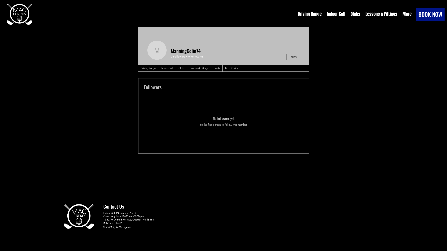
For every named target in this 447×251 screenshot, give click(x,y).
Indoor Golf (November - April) (119, 213)
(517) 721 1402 (112, 223)
